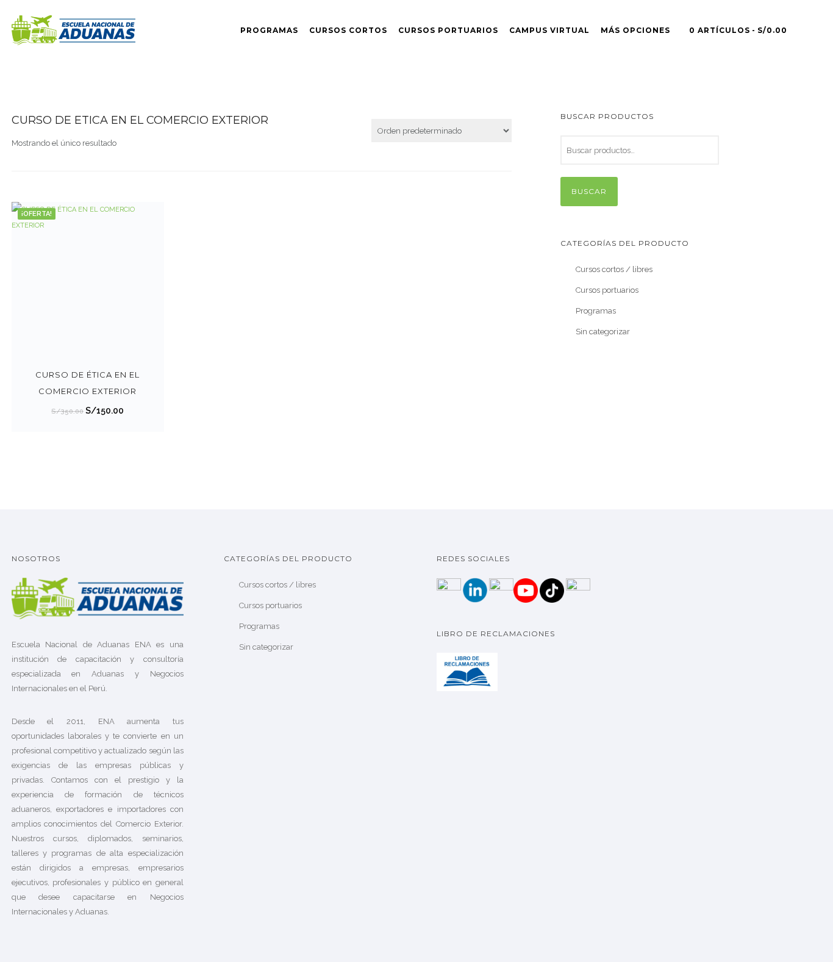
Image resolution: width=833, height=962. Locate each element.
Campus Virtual (549, 30)
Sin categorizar (603, 331)
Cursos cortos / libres (614, 269)
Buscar (589, 191)
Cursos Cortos (348, 30)
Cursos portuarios (607, 290)
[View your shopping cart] (816, 30)
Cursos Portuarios (448, 30)
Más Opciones (635, 30)
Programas (269, 30)
